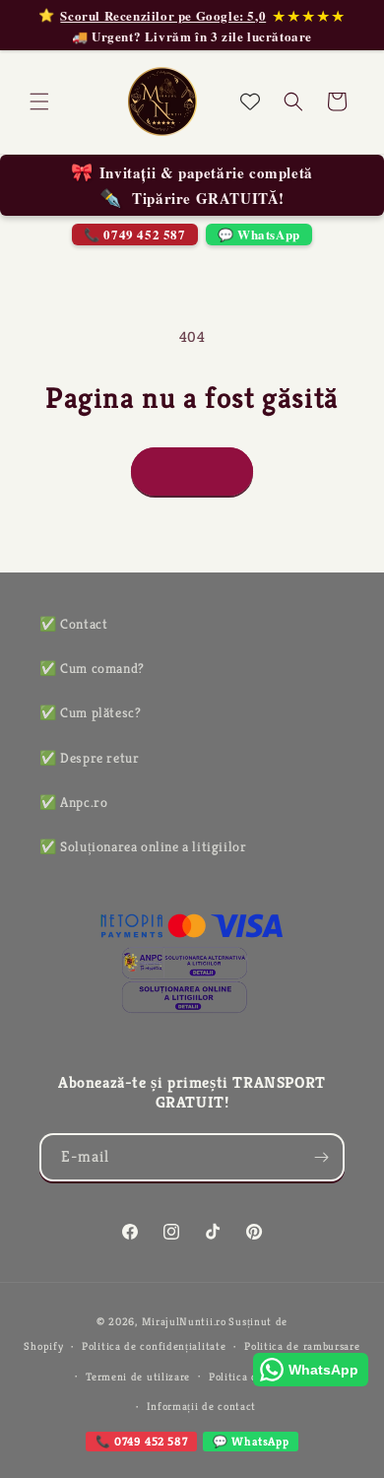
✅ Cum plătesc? (90, 712)
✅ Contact (73, 624)
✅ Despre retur (89, 758)
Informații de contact (202, 1406)
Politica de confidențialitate (153, 1346)
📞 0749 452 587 (134, 234)
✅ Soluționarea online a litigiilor (142, 846)
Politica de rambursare (301, 1346)
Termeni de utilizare (138, 1376)
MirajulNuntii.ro (184, 1321)
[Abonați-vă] (321, 1157)
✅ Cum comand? (92, 668)
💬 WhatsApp (259, 234)
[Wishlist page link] (250, 101)
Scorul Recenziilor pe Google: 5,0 (163, 16)
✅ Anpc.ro (73, 802)
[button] (39, 101)
